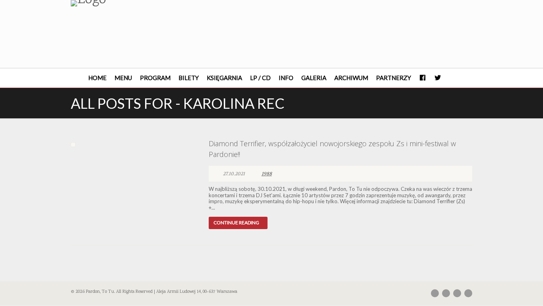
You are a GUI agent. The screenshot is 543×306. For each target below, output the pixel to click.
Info (286, 77)
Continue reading (236, 223)
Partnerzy (393, 77)
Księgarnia (224, 77)
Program (155, 77)
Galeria (313, 77)
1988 (267, 174)
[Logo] (134, 3)
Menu (123, 77)
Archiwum (351, 77)
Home (97, 77)
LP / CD (260, 77)
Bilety (188, 77)
